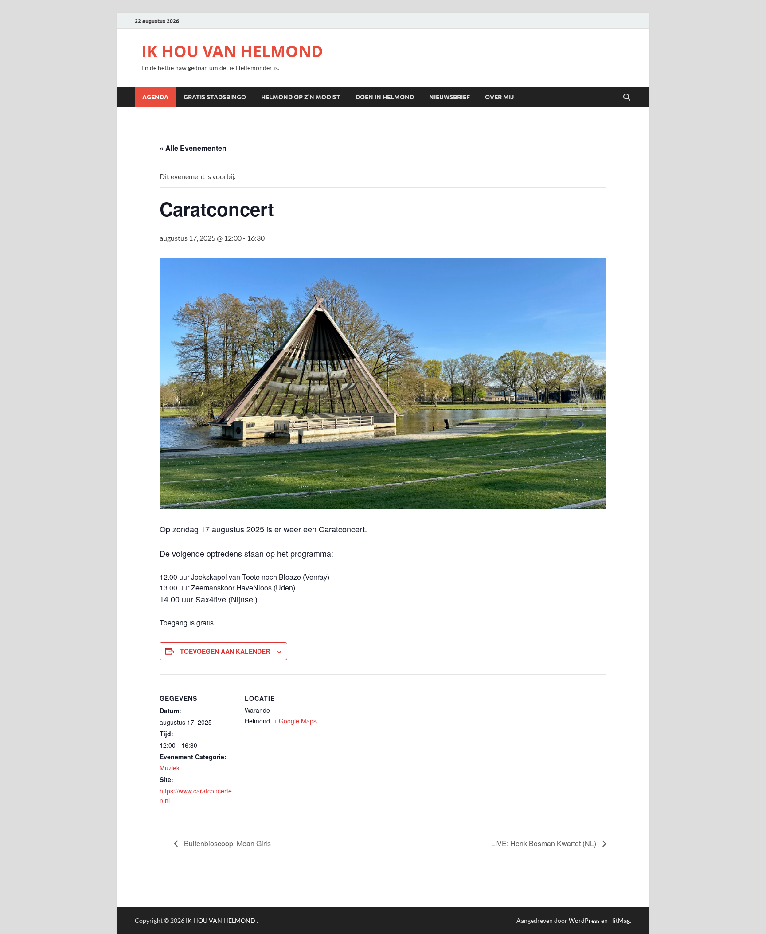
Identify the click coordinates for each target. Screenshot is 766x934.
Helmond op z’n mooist (300, 97)
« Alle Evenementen (193, 148)
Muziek (170, 767)
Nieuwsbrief (449, 97)
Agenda (155, 97)
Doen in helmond (385, 97)
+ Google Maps (295, 720)
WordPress (584, 920)
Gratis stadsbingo (215, 97)
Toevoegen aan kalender (225, 651)
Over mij (499, 97)
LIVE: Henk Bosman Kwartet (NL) (544, 843)
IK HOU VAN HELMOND (232, 51)
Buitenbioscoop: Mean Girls (226, 843)
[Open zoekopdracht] (626, 97)
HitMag (619, 920)
